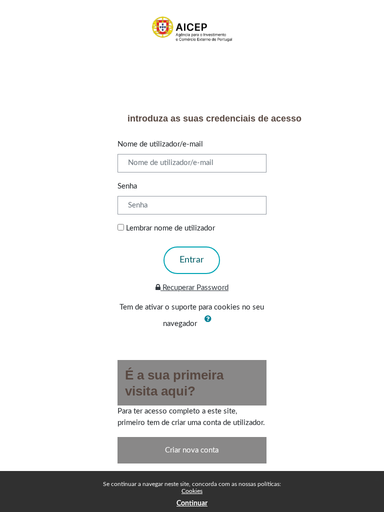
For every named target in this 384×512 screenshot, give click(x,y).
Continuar (192, 503)
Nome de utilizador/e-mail (160, 144)
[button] (210, 324)
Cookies (192, 491)
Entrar (192, 260)
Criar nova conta (191, 450)
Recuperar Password (194, 288)
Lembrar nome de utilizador (170, 228)
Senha (127, 186)
